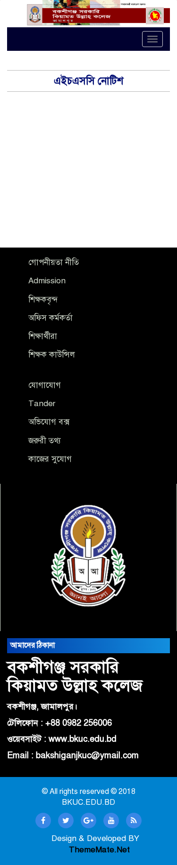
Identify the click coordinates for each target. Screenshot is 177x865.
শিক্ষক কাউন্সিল (51, 355)
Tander (41, 403)
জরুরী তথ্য (44, 441)
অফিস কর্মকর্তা (50, 318)
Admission (47, 281)
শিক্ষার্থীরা (42, 336)
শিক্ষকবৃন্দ (43, 299)
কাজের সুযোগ (50, 459)
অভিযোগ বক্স (48, 422)
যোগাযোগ (44, 385)
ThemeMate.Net (99, 850)
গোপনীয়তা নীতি (53, 262)
